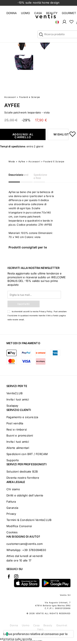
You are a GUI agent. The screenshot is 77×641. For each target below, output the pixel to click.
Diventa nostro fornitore (22, 477)
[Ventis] (45, 16)
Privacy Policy (45, 311)
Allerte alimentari (17, 448)
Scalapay (12, 405)
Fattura (11, 501)
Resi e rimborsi (16, 429)
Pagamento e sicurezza (22, 417)
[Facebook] (8, 576)
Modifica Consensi (19, 526)
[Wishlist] (71, 21)
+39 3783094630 (34, 550)
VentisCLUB (14, 393)
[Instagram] (16, 576)
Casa (38, 13)
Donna (11, 13)
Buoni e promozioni (19, 435)
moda (12, 161)
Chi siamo (13, 489)
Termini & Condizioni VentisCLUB (29, 520)
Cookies (12, 532)
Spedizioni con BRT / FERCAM (27, 454)
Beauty (52, 13)
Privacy (11, 513)
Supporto (12, 460)
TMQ (40, 629)
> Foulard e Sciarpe (52, 161)
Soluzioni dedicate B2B (22, 471)
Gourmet (69, 13)
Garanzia (12, 507)
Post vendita (14, 423)
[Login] (64, 21)
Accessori (10, 97)
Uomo (25, 13)
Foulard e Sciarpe (29, 97)
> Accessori (33, 161)
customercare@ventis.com (24, 543)
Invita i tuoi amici (17, 399)
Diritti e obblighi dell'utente (24, 495)
